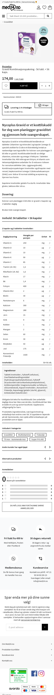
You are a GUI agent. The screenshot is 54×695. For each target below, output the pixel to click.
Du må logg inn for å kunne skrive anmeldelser (27, 506)
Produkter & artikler (11, 649)
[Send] (45, 627)
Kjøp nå (24, 85)
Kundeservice (8, 655)
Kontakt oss (7, 660)
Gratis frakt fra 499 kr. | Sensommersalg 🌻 (20, 2)
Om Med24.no (8, 644)
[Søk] (48, 16)
